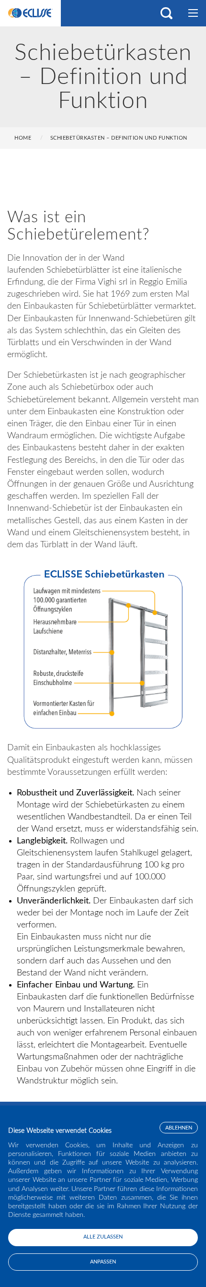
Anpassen (103, 1261)
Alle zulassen (103, 1236)
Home (22, 138)
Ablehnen (178, 1128)
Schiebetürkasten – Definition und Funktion (118, 138)
